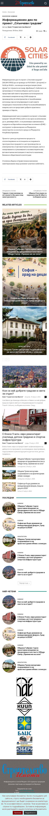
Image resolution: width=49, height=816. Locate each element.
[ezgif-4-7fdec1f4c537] (24, 745)
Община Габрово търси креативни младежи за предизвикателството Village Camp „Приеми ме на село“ (24, 251)
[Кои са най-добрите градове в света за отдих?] (24, 377)
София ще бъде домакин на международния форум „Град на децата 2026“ (24, 300)
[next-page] (7, 359)
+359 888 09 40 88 (26, 790)
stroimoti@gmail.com (27, 792)
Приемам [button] (17, 813)
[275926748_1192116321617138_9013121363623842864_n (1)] (24, 706)
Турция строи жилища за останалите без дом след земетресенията (12, 195)
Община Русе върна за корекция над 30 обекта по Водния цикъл (37, 195)
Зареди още (23, 583)
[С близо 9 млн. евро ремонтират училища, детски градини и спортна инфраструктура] (24, 420)
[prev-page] (3, 359)
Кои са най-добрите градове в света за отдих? (31, 573)
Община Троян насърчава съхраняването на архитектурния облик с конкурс (24, 350)
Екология (11, 12)
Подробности (30, 813)
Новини (14, 16)
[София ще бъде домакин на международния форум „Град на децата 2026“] (24, 282)
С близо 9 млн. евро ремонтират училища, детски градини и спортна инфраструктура (23, 437)
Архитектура (24, 346)
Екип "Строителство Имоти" (19, 27)
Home (4, 12)
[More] (30, 37)
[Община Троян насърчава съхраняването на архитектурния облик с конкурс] (24, 331)
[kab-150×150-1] (24, 686)
